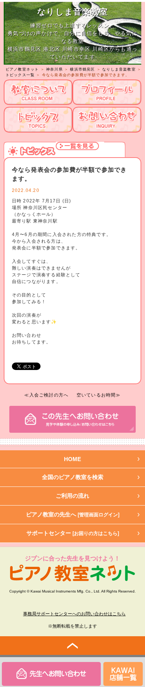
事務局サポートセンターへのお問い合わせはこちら (74, 614)
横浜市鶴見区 (82, 69)
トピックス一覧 (20, 75)
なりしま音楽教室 (119, 69)
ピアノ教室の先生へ (72, 514)
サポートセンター (72, 533)
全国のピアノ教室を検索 (72, 477)
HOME (72, 459)
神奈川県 (54, 69)
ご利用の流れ (72, 495)
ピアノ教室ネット (22, 69)
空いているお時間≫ (99, 395)
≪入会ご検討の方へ (46, 395)
